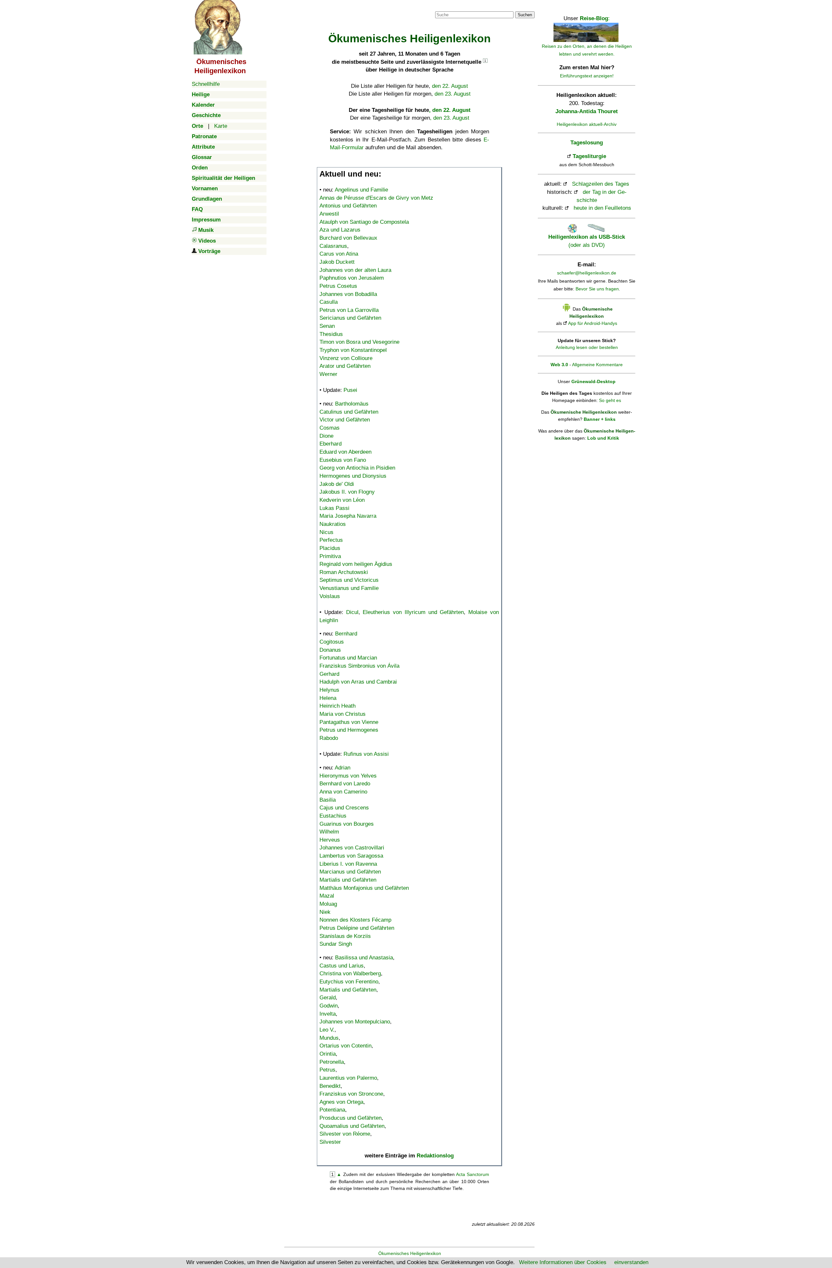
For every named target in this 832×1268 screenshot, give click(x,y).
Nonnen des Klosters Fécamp (355, 920)
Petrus (327, 1070)
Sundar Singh (335, 944)
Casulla (328, 302)
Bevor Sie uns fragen (597, 288)
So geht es (610, 400)
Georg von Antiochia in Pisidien (357, 468)
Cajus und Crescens (344, 808)
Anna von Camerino (343, 792)
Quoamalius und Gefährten (351, 1126)
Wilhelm (329, 832)
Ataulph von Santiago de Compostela (364, 222)
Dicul (352, 612)
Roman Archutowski (343, 572)
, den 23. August (449, 118)
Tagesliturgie (589, 156)
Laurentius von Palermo (348, 1078)
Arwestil (329, 214)
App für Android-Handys (592, 323)
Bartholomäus (352, 404)
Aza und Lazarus (339, 230)
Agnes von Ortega (341, 1102)
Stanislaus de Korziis (345, 936)
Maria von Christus (342, 714)
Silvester (330, 1142)
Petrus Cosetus (338, 286)
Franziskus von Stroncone (351, 1094)
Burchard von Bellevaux (348, 238)
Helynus (329, 690)
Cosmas (329, 428)
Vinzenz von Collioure (345, 358)
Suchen (525, 14)
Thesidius (331, 334)
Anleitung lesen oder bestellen (587, 347)
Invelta (327, 1014)
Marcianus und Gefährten (350, 872)
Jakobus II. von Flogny (347, 492)
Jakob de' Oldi (336, 484)
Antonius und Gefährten (348, 206)
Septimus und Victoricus (349, 580)
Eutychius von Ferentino (348, 982)
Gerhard (329, 674)
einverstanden (631, 1262)
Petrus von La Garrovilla (349, 310)
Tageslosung (586, 143)
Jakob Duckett (337, 262)
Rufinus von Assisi (366, 754)
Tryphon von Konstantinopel (353, 350)
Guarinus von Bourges (346, 824)
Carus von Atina (338, 254)
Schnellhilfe (206, 84)
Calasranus (333, 246)
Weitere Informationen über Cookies (562, 1262)
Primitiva (330, 556)
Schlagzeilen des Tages (600, 184)
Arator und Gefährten (344, 366)
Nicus (326, 532)
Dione (326, 436)
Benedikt (330, 1086)
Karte (220, 126)
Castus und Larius (341, 966)
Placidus (329, 548)
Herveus (329, 840)
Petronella (331, 1062)
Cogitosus (331, 642)
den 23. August (453, 94)
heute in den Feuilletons (602, 208)
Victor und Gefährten (344, 420)
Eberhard (330, 444)
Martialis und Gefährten (347, 880)
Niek (325, 912)
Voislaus (329, 596)
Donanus (330, 650)
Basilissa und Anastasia (364, 957)
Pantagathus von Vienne (348, 722)
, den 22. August (450, 110)
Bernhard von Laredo (344, 784)
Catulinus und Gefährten (348, 412)
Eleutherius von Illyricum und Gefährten (413, 612)
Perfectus (331, 540)
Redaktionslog (435, 1156)
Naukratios (332, 524)
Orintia (327, 1054)
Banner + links (600, 419)
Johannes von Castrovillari (351, 848)
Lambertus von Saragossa (351, 856)
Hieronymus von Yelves (348, 776)
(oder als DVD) (586, 241)
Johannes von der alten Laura (355, 270)
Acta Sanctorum (472, 1174)
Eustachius (332, 816)
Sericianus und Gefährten (350, 318)
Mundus (329, 1038)
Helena (327, 698)
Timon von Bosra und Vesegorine (359, 342)
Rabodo (328, 738)
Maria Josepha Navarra (347, 516)
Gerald (327, 997)
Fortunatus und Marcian (348, 658)
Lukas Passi (334, 508)
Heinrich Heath (337, 706)
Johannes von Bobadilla (348, 294)
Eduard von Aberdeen (345, 452)
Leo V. (326, 1030)
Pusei (350, 390)
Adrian (342, 768)
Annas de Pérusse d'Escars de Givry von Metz (376, 198)
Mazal (326, 896)
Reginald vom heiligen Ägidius (355, 564)
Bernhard (346, 634)
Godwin (328, 1006)
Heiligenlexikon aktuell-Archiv (587, 124)
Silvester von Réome (344, 1134)
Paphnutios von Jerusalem (351, 278)
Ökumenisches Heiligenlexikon (409, 1253)
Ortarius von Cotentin (345, 1046)
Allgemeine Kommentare (597, 364)
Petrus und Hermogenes (348, 730)
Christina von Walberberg (350, 973)
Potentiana (332, 1110)
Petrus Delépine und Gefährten (356, 928)
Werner (328, 374)
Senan (327, 326)
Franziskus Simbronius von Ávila (359, 666)
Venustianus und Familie (349, 588)
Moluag (328, 904)
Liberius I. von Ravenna (348, 864)
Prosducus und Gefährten (350, 1118)
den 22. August (450, 86)
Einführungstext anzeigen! (587, 75)
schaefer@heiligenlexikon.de (586, 272)
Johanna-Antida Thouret (586, 111)
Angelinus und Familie (361, 190)
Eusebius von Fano (342, 460)
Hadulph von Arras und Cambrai (358, 682)
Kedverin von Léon (342, 500)
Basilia (327, 800)
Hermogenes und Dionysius (352, 476)
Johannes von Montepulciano (354, 1022)
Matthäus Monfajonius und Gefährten (364, 888)
